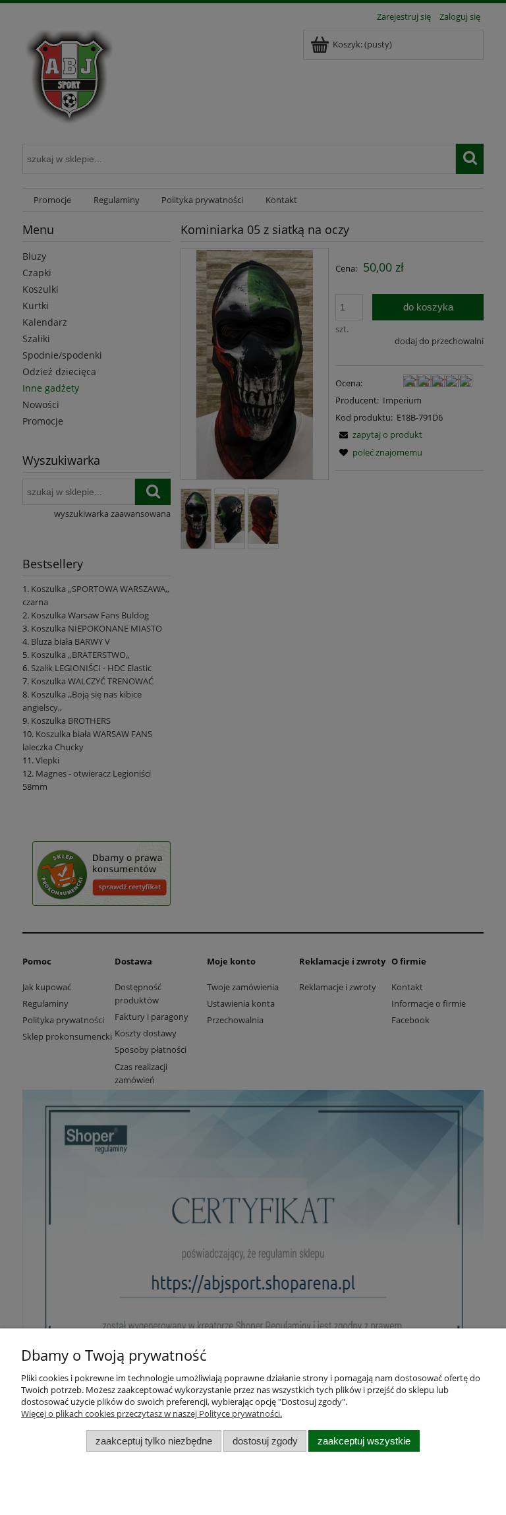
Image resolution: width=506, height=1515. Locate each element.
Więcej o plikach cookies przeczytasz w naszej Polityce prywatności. (151, 1413)
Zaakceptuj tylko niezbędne (154, 1440)
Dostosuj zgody (265, 1440)
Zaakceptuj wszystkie (364, 1440)
